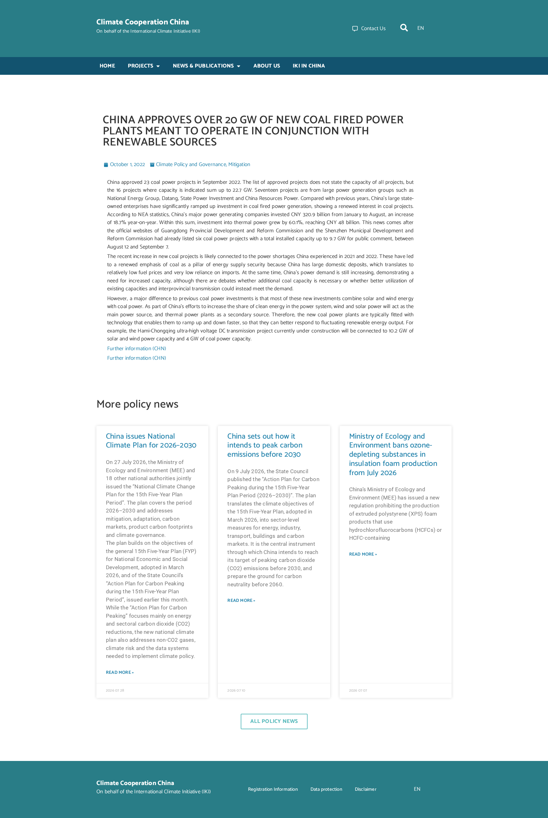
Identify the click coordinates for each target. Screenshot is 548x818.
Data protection (326, 789)
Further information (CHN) (136, 348)
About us (266, 65)
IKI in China (309, 65)
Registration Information (273, 789)
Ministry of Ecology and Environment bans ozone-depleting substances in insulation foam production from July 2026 (393, 454)
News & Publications (203, 65)
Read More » (120, 672)
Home (107, 65)
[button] (404, 27)
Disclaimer (365, 789)
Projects (140, 65)
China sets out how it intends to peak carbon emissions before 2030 (264, 445)
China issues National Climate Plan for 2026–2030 (151, 441)
